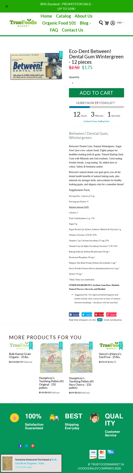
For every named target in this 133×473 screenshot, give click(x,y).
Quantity (74, 77)
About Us (83, 16)
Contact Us (72, 30)
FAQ (54, 30)
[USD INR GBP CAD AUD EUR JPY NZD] (121, 22)
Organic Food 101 (59, 23)
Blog (86, 23)
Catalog (63, 16)
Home (46, 16)
